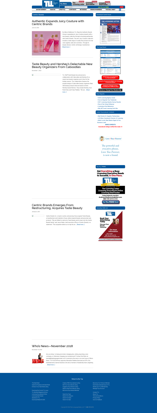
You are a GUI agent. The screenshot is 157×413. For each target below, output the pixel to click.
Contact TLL (96, 392)
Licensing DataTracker (37, 396)
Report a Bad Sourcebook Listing (71, 388)
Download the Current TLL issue (40, 390)
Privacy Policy (96, 397)
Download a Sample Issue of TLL (101, 384)
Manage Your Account (99, 388)
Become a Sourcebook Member (71, 390)
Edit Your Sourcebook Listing (70, 384)
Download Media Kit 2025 (38, 399)
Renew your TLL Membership (100, 386)
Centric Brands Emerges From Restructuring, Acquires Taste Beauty (57, 206)
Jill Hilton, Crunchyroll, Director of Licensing (110, 118)
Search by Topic (67, 394)
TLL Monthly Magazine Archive (40, 392)
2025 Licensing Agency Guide (106, 98)
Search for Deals (67, 397)
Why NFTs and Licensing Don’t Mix (107, 108)
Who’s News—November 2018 (52, 346)
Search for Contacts (68, 396)
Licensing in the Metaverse (105, 106)
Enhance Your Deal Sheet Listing (40, 386)
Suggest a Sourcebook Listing (70, 386)
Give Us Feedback (97, 399)
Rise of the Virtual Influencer (105, 104)
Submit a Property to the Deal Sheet (41, 384)
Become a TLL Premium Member (101, 383)
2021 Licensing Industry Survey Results (109, 102)
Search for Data (67, 399)
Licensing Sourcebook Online (39, 394)
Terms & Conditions (98, 396)
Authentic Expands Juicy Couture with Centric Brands (58, 22)
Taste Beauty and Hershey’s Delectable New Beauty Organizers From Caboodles (62, 65)
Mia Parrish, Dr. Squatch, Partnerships (108, 116)
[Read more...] (66, 47)
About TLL (95, 394)
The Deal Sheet (35, 383)
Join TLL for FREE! (103, 7)
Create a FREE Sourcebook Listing (71, 383)
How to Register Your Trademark (106, 100)
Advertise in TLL (36, 397)
